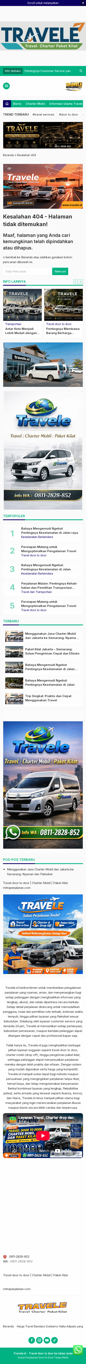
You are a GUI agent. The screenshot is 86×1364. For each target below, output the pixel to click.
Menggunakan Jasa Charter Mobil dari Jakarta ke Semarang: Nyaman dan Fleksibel (51, 638)
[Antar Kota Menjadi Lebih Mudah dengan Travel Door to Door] (22, 305)
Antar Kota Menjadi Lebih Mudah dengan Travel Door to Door (21, 333)
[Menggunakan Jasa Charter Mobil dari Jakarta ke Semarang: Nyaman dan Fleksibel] (14, 636)
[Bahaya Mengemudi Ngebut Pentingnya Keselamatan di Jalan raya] (14, 667)
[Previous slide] (75, 281)
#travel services (43, 114)
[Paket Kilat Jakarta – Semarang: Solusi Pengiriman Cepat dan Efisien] (14, 652)
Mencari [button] (60, 271)
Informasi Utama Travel (65, 103)
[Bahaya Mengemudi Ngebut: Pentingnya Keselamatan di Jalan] (14, 683)
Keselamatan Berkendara (37, 537)
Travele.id (12, 988)
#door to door (68, 114)
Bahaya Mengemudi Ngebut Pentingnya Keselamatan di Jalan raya (50, 669)
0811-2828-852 (19, 1256)
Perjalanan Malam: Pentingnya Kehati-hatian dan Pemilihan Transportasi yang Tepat (49, 588)
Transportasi (13, 324)
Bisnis (17, 103)
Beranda (8, 1326)
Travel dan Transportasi (36, 592)
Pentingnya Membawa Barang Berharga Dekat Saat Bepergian (63, 333)
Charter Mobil (35, 103)
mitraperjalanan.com (17, 888)
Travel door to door (59, 324)
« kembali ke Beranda (18, 257)
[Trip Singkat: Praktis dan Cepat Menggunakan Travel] (14, 698)
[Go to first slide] (81, 281)
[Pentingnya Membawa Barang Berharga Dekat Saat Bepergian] (63, 305)
